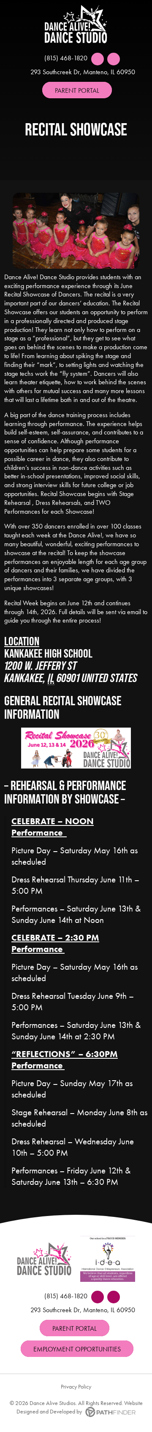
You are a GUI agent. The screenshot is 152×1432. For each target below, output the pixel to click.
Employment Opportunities (77, 1349)
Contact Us (113, 59)
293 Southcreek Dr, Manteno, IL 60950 (82, 71)
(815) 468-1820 (65, 58)
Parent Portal (77, 90)
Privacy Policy (76, 1386)
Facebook (97, 59)
